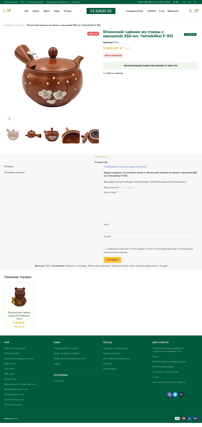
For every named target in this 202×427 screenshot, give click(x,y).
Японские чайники (99, 265)
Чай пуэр (9, 368)
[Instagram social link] (177, 2)
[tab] (101, 161)
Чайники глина (119, 265)
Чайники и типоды (75, 265)
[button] (7, 134)
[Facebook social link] (174, 2)
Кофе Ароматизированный (69, 358)
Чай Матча (10, 363)
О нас (156, 377)
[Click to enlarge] (9, 118)
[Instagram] (180, 394)
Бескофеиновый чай (16, 389)
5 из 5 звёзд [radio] (133, 187)
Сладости (59, 381)
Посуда (20, 25)
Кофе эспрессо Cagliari (66, 353)
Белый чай (10, 379)
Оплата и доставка (163, 366)
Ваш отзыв (110, 192)
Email (107, 236)
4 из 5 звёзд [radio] (131, 187)
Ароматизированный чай (19, 358)
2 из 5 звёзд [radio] (126, 187)
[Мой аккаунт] (190, 11)
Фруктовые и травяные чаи (20, 384)
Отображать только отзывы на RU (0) (125, 166)
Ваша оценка (112, 187)
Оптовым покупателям (166, 372)
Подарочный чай (14, 394)
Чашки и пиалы (112, 353)
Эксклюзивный (13, 404)
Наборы (107, 363)
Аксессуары (110, 368)
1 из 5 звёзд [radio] (124, 187)
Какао (57, 363)
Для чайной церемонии (144, 265)
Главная (8, 25)
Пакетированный (14, 399)
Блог (155, 356)
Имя (107, 224)
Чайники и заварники (115, 348)
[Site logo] (101, 10)
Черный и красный (15, 348)
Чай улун (9, 374)
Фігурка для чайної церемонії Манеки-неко (19, 315)
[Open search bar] (4, 11)
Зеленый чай (11, 353)
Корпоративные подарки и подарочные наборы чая (168, 350)
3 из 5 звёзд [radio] (129, 187)
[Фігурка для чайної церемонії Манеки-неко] (19, 297)
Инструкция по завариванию (169, 361)
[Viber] (169, 394)
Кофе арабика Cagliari (66, 348)
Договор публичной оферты (169, 382)
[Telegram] (175, 394)
